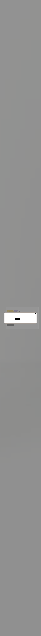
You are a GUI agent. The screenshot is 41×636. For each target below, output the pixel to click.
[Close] (35, 313)
